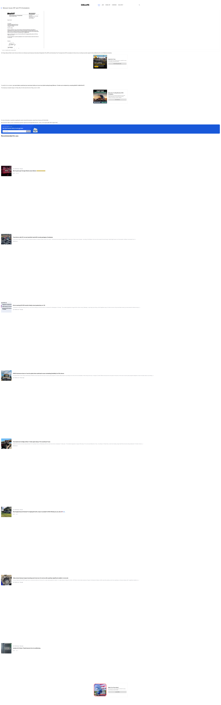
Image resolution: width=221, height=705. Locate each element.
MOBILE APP (107, 4)
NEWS (99, 4)
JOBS (103, 4)
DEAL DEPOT (120, 4)
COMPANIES (114, 4)
